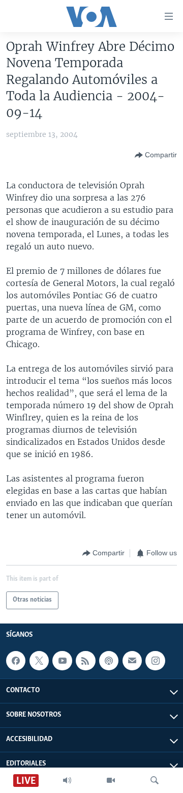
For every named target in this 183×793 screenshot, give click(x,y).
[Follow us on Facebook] (15, 660)
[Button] (156, 155)
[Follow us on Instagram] (155, 660)
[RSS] (85, 660)
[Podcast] (108, 660)
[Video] (111, 780)
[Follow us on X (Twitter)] (39, 660)
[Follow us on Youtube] (62, 660)
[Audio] (67, 780)
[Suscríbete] (132, 660)
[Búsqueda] (154, 780)
